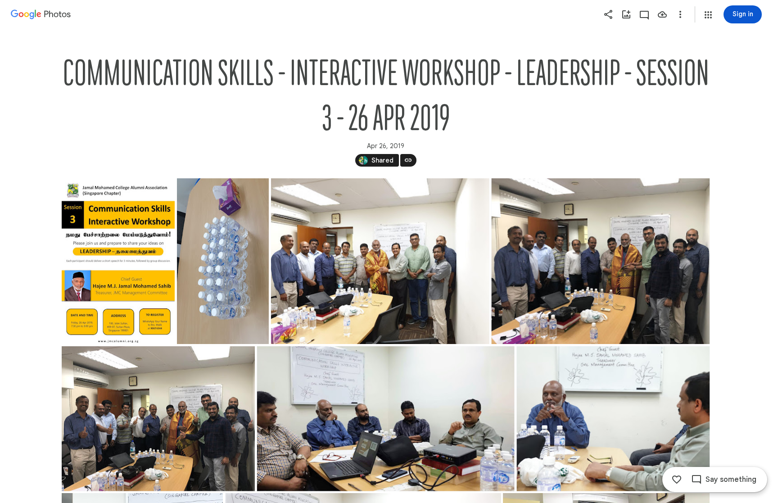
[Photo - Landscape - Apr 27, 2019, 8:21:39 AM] (158, 418)
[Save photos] (662, 14)
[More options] (680, 14)
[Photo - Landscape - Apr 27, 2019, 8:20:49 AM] (380, 261)
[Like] (677, 480)
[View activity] (644, 14)
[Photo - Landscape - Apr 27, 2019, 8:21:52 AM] (613, 418)
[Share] (608, 14)
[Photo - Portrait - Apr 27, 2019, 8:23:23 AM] (222, 261)
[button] (708, 15)
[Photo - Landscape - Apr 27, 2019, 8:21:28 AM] (600, 261)
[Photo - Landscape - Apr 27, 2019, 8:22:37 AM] (385, 418)
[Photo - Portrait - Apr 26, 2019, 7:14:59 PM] (118, 261)
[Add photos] (626, 14)
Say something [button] (731, 479)
